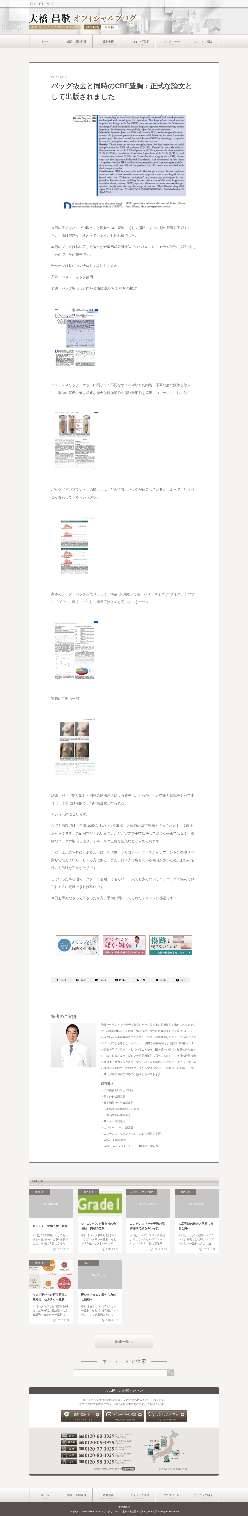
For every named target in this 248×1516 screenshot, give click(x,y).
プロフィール (171, 41)
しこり (88, 1262)
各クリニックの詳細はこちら (173, 1469)
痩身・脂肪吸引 (76, 41)
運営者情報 (124, 1507)
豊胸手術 (108, 41)
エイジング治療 (139, 41)
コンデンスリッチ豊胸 (141, 1191)
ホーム (45, 41)
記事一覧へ (124, 1342)
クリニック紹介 (203, 41)
